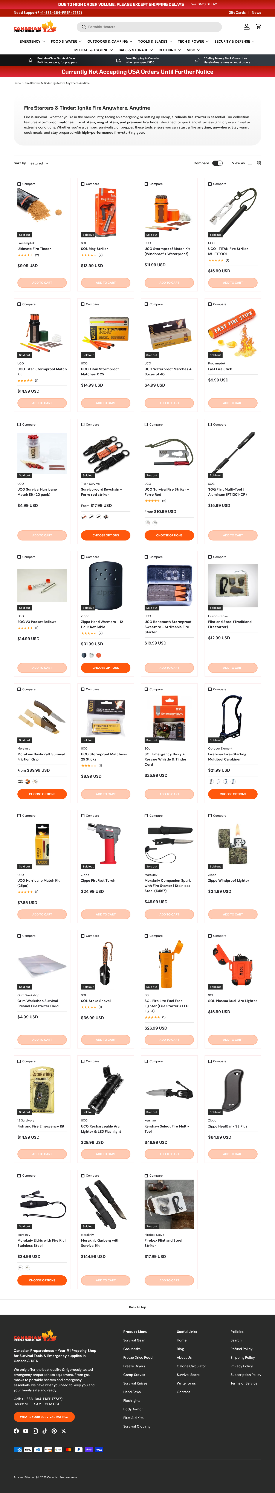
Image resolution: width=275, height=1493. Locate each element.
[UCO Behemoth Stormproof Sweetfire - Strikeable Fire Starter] (169, 585)
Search (236, 1340)
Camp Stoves (134, 1374)
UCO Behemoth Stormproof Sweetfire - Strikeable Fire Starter (168, 627)
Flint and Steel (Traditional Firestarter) (230, 624)
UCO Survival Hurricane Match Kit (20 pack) (37, 492)
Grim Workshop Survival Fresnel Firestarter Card (37, 1003)
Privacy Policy (242, 1366)
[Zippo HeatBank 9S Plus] (233, 1090)
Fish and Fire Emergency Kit (40, 1126)
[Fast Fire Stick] (233, 333)
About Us (184, 1357)
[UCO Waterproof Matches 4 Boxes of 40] (169, 333)
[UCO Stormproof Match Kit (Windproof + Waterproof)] (169, 212)
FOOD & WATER (64, 41)
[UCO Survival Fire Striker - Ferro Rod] (169, 453)
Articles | (19, 1477)
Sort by (20, 163)
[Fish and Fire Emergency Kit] (42, 1090)
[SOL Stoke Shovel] (105, 965)
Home (17, 83)
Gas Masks (132, 1349)
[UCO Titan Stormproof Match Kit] (42, 333)
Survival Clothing (136, 1426)
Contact (183, 1392)
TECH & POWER (191, 41)
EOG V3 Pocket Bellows (37, 622)
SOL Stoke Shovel (96, 1001)
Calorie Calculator (191, 1366)
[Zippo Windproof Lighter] (233, 844)
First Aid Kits (133, 1418)
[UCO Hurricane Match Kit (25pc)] (42, 844)
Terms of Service (244, 1383)
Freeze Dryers (134, 1366)
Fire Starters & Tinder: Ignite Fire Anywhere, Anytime (57, 83)
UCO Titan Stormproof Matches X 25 (100, 371)
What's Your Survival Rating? (44, 1417)
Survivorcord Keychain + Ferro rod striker (101, 492)
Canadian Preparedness (62, 1477)
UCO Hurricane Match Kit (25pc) (38, 883)
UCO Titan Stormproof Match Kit (42, 371)
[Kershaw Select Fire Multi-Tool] (169, 1090)
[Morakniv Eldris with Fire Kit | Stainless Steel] (42, 1204)
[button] (258, 26)
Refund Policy (241, 1349)
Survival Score (188, 1374)
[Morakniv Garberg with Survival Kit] (105, 1204)
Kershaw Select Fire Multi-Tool (167, 1129)
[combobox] (149, 27)
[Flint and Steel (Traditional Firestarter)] (233, 585)
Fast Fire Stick (220, 369)
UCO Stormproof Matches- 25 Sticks (104, 757)
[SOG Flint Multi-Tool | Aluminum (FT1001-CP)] (233, 453)
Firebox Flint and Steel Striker (163, 1243)
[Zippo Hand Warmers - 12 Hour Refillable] (105, 585)
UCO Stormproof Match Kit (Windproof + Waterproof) (167, 251)
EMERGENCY (30, 41)
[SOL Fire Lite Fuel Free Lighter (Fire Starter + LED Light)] (169, 965)
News (256, 12)
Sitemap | (31, 1477)
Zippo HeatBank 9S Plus (228, 1126)
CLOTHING (167, 50)
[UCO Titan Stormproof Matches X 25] (105, 333)
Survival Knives (135, 1383)
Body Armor (133, 1409)
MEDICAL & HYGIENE (91, 50)
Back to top (137, 1307)
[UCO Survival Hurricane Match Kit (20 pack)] (42, 453)
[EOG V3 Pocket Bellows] (42, 585)
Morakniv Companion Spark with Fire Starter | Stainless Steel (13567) (168, 885)
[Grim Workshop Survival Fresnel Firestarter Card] (42, 965)
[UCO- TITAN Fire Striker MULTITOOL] (233, 212)
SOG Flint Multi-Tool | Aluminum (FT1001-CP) (227, 492)
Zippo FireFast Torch (98, 880)
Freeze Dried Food (138, 1357)
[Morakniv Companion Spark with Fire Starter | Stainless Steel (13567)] (169, 844)
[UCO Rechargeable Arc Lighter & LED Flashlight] (105, 1090)
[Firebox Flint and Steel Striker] (169, 1204)
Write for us (186, 1383)
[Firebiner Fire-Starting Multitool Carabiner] (233, 718)
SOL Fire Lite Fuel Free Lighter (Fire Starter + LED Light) (166, 1006)
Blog (180, 1349)
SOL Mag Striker (94, 248)
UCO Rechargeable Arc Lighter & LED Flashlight (101, 1129)
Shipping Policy (243, 1357)
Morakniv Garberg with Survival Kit (100, 1243)
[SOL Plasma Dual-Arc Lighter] (233, 965)
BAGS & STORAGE (133, 50)
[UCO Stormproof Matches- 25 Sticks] (105, 718)
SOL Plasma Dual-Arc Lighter (232, 1001)
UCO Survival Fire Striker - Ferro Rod (167, 492)
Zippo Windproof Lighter (228, 880)
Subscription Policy (246, 1374)
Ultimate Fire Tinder (34, 248)
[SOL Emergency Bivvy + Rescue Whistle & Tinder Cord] (169, 718)
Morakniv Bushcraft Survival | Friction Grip (41, 757)
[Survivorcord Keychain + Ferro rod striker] (105, 453)
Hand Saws (132, 1392)
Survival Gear (134, 1340)
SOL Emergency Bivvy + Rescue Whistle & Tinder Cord (165, 759)
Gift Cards (237, 12)
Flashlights (131, 1400)
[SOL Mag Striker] (105, 212)
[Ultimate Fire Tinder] (42, 212)
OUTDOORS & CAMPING (107, 41)
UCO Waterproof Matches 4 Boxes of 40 (168, 371)
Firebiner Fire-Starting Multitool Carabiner (227, 757)
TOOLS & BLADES (152, 41)
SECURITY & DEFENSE (232, 41)
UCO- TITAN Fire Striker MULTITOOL (228, 251)
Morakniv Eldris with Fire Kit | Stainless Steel (41, 1243)
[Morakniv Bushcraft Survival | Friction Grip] (42, 718)
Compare (201, 163)
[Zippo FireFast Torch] (105, 844)
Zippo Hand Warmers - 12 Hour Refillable (102, 624)
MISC (191, 50)
